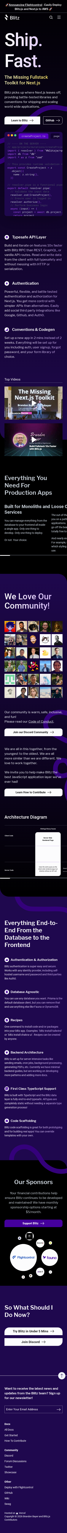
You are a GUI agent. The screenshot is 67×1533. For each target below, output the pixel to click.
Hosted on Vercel (14, 1513)
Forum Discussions (15, 1461)
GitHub (50, 120)
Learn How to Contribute (31, 792)
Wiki (6, 1498)
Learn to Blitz (19, 120)
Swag (7, 1504)
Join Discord (30, 1342)
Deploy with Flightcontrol (18, 1487)
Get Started (11, 1435)
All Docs (9, 1429)
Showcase (10, 1472)
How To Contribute (15, 1440)
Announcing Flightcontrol (25, 5)
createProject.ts (33, 136)
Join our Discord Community (30, 732)
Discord (8, 1455)
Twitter (8, 1467)
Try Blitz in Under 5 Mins (30, 1331)
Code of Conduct (40, 721)
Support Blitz (31, 1223)
